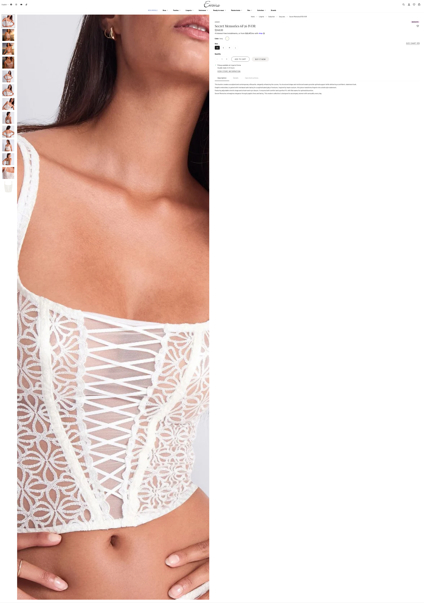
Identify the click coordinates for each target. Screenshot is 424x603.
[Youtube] (21, 4)
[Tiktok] (26, 4)
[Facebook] (11, 4)
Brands (273, 10)
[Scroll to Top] (419, 591)
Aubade (217, 22)
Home (253, 17)
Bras (164, 10)
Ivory (227, 38)
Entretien (260, 10)
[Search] (403, 4)
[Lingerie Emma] (212, 4)
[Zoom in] (204, 19)
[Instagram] (16, 4)
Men (248, 10)
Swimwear (202, 10)
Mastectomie (235, 10)
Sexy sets (282, 17)
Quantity (218, 54)
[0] (419, 4)
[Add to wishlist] (418, 26)
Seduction (271, 17)
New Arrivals (152, 10)
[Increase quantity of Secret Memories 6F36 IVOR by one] (226, 59)
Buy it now (260, 59)
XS (218, 48)
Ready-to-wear (218, 10)
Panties (176, 10)
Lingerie (189, 10)
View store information (228, 71)
